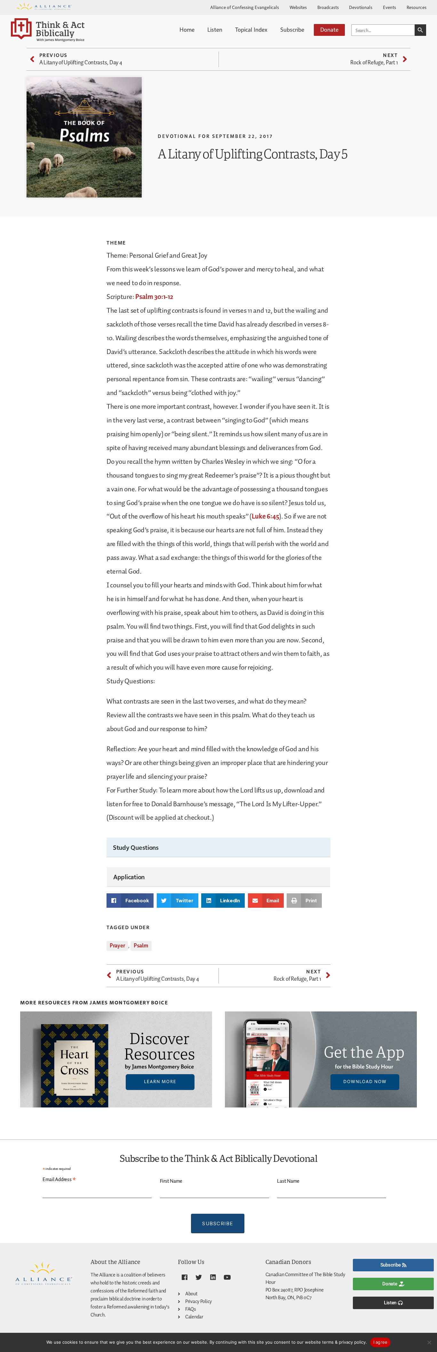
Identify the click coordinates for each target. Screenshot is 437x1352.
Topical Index (251, 29)
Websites (298, 7)
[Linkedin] (213, 1277)
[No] (429, 1342)
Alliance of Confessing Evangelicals (244, 7)
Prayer (117, 945)
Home (187, 29)
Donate (329, 29)
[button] (130, 900)
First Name (171, 1181)
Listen (214, 29)
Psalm (141, 945)
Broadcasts (328, 7)
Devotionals (360, 7)
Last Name (288, 1181)
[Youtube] (227, 1277)
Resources (416, 7)
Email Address (59, 1179)
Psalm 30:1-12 (154, 297)
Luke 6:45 (265, 516)
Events (389, 7)
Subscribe (292, 29)
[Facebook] (184, 1277)
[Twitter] (198, 1277)
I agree (380, 1342)
